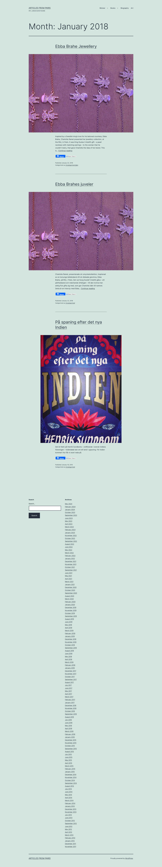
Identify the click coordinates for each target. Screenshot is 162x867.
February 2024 (70, 507)
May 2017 (68, 691)
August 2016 (69, 717)
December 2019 (70, 607)
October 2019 (70, 613)
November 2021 (70, 564)
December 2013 (70, 809)
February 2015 (70, 769)
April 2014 (68, 798)
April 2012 (68, 832)
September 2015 (71, 749)
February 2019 (70, 633)
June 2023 (69, 518)
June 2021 (68, 573)
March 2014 (69, 800)
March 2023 (69, 527)
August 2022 (69, 544)
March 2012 (69, 835)
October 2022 (70, 538)
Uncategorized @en (71, 165)
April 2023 (68, 524)
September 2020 (71, 593)
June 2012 (68, 826)
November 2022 (71, 535)
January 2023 (70, 533)
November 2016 (70, 708)
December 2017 (70, 671)
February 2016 (70, 734)
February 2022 (70, 556)
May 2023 (68, 521)
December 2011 (70, 844)
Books (112, 8)
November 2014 (70, 777)
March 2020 (69, 599)
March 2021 (69, 581)
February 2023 (70, 530)
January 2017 (70, 702)
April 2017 (68, 694)
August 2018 (69, 651)
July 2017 (68, 685)
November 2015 (70, 743)
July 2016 (68, 720)
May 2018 (68, 656)
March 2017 (69, 697)
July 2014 (68, 789)
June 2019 (68, 622)
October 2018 (70, 645)
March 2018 (69, 662)
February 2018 (70, 665)
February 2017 (70, 700)
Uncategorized (70, 303)
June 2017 (68, 688)
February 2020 (70, 602)
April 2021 (68, 579)
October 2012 (70, 821)
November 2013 (70, 812)
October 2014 (70, 780)
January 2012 (70, 841)
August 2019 (69, 619)
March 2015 (69, 766)
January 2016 (70, 737)
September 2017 (71, 679)
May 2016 (68, 725)
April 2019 (68, 628)
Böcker (102, 8)
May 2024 (68, 504)
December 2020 (70, 587)
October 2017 (70, 677)
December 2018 (70, 639)
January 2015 (70, 772)
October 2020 (70, 590)
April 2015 (68, 763)
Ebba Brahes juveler (74, 184)
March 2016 (69, 731)
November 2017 (70, 674)
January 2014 (70, 806)
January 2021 (70, 584)
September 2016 (71, 714)
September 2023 (71, 515)
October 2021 (70, 567)
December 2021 (70, 561)
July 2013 (68, 815)
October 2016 (70, 711)
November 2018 (70, 642)
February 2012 (70, 838)
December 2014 (70, 774)
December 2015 (70, 740)
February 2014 (70, 803)
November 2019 (70, 610)
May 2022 (68, 550)
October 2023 (70, 512)
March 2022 (69, 553)
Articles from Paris (40, 8)
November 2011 (70, 846)
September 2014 (71, 783)
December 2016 (70, 705)
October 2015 (70, 746)
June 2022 (69, 547)
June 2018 (68, 653)
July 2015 (68, 754)
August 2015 (69, 751)
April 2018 (68, 659)
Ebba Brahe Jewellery (76, 46)
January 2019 (70, 636)
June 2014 (68, 792)
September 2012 (71, 823)
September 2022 (71, 541)
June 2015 (68, 757)
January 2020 (70, 604)
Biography (125, 8)
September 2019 (71, 616)
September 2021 (71, 570)
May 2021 (68, 576)
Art (132, 8)
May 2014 (68, 795)
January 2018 (70, 668)
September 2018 (71, 648)
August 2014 (69, 786)
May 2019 (68, 625)
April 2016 (68, 728)
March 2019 (69, 630)
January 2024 (70, 509)
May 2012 (68, 829)
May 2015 (68, 760)
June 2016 (68, 723)
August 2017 (69, 682)
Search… (32, 504)
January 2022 (70, 558)
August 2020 (69, 596)
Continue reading (65, 151)
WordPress (129, 858)
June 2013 (68, 818)
